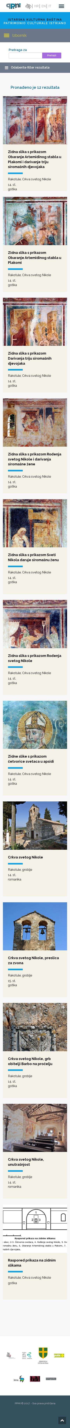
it (49, 6)
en (43, 6)
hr (36, 6)
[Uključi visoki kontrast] (28, 6)
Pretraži (51, 55)
